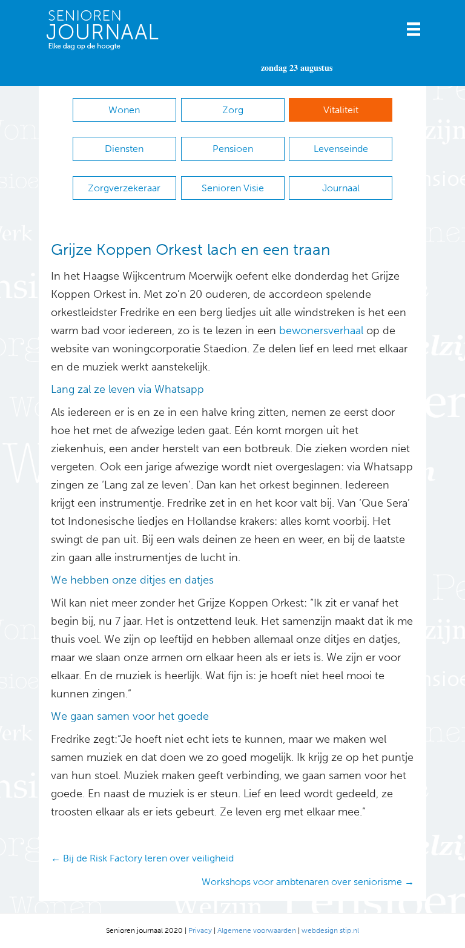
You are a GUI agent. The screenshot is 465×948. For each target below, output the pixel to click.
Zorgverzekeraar (124, 188)
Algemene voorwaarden (256, 930)
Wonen (124, 110)
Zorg (232, 110)
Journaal (341, 188)
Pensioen (233, 148)
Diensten (124, 148)
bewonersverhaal (321, 330)
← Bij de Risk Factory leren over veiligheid (142, 858)
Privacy (200, 930)
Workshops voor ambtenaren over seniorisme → (308, 881)
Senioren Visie (233, 188)
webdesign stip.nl (330, 930)
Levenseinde (341, 148)
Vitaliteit (340, 110)
